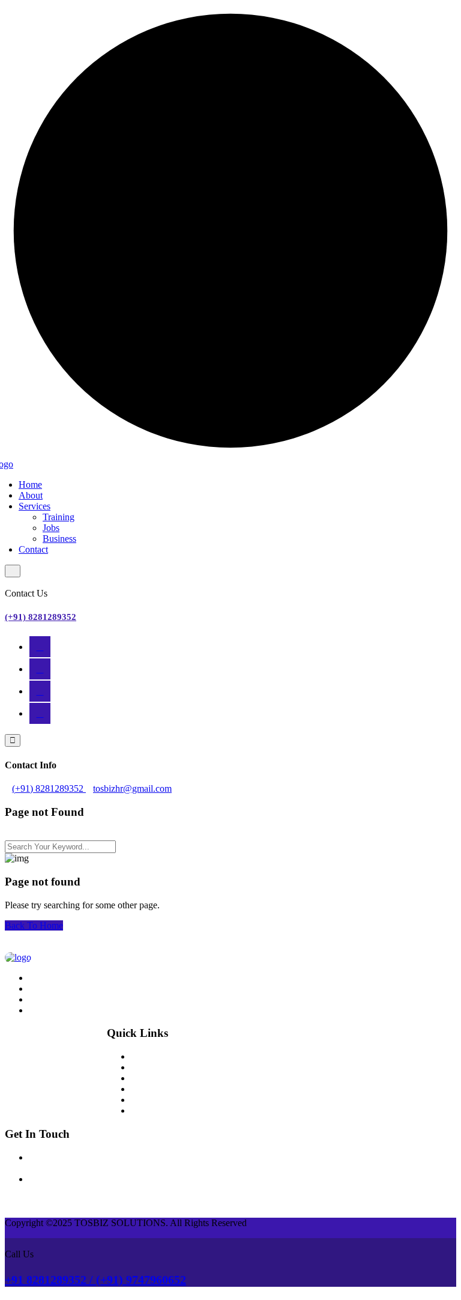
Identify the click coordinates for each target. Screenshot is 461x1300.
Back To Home (34, 925)
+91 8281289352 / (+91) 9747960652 (95, 1279)
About (31, 495)
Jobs (51, 528)
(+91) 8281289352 (40, 617)
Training (58, 517)
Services (34, 506)
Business (59, 538)
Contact (33, 549)
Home (30, 484)
